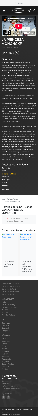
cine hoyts (6, 323)
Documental (6, 359)
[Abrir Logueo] (29, 10)
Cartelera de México (10, 294)
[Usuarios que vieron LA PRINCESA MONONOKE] (4, 53)
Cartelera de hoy (8, 305)
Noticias (5, 312)
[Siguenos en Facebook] (3, 397)
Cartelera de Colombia (11, 286)
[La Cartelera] (17, 10)
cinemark (5, 328)
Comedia (5, 351)
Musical (5, 354)
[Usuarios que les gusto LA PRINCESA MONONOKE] (11, 53)
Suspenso (5, 356)
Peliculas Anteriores (9, 315)
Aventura (5, 366)
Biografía (5, 361)
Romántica (6, 341)
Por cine (5, 310)
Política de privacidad (10, 386)
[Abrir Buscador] (34, 10)
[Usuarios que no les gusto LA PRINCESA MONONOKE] (17, 53)
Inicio (4, 302)
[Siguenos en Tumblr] (8, 397)
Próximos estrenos (9, 307)
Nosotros (5, 384)
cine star (5, 325)
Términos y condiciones (11, 389)
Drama (4, 349)
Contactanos (7, 381)
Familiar (5, 369)
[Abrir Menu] (4, 10)
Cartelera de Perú (9, 289)
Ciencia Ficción (8, 364)
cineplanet (6, 331)
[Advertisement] (19, 3)
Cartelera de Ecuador (10, 292)
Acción (4, 344)
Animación (6, 338)
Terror (4, 346)
